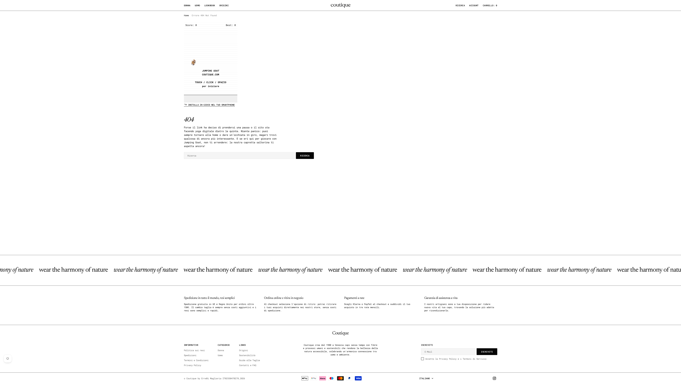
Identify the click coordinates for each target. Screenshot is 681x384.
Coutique (191, 378)
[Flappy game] (210, 63)
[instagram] (494, 378)
